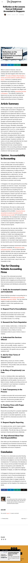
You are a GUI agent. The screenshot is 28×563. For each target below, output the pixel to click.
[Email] (24, 65)
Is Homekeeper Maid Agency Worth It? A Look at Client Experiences (13, 554)
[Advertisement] (14, 32)
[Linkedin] (10, 65)
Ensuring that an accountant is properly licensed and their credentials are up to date (13, 213)
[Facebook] (4, 65)
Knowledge (21, 14)
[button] (21, 553)
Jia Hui (8, 497)
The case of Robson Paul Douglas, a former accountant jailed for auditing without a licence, (13, 77)
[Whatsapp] (17, 65)
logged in (8, 513)
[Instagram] (3, 539)
